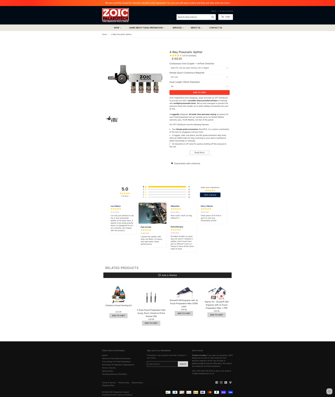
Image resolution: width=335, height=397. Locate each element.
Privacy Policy (123, 383)
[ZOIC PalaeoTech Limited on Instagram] (221, 383)
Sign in (213, 11)
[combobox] (196, 17)
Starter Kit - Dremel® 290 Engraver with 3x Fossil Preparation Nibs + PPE (216, 304)
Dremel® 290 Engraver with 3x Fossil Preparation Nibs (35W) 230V (184, 303)
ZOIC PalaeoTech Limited (119, 392)
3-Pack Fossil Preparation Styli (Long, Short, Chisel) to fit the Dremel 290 (151, 313)
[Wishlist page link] (170, 21)
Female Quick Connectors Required (186, 72)
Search (105, 355)
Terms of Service (109, 368)
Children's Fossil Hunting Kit (118, 305)
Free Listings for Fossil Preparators (116, 361)
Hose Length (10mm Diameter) (184, 82)
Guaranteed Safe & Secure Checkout (117, 395)
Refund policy (107, 371)
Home (104, 34)
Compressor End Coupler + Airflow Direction (191, 63)
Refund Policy (137, 383)
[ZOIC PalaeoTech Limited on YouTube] (225, 383)
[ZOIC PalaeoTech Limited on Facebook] (216, 383)
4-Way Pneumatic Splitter (186, 52)
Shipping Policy (108, 385)
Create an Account (226, 11)
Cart (227, 17)
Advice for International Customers (116, 358)
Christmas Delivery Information (114, 374)
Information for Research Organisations (118, 365)
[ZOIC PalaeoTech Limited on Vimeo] (230, 383)
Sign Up (183, 364)
